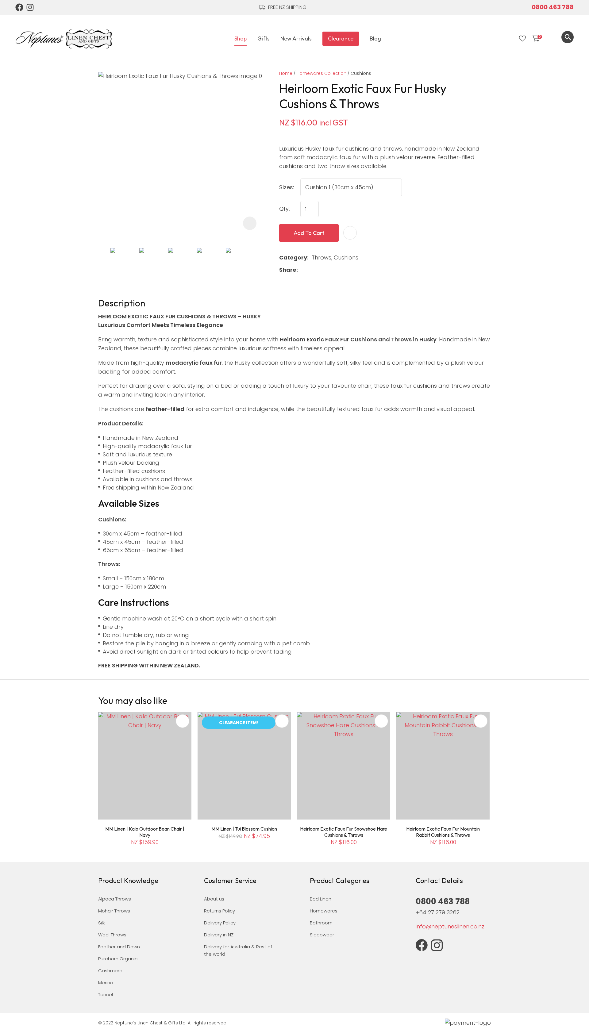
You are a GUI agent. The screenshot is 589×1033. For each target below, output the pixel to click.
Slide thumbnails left (104, 260)
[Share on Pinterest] (330, 270)
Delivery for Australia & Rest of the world (238, 950)
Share (287, 270)
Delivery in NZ (218, 934)
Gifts (263, 38)
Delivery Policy (220, 923)
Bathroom (321, 923)
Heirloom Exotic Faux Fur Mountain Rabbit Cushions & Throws (443, 832)
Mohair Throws (114, 911)
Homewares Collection (321, 73)
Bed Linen (320, 899)
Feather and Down (119, 946)
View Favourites (522, 39)
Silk (101, 923)
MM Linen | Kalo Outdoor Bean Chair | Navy (144, 832)
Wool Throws (112, 934)
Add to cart (309, 232)
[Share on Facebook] (302, 270)
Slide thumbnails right (258, 260)
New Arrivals (296, 38)
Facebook (19, 7)
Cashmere (110, 970)
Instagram (30, 7)
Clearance (340, 38)
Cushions (361, 73)
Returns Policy (219, 911)
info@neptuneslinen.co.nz (450, 926)
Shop (240, 38)
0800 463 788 (553, 7)
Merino (105, 982)
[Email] (320, 270)
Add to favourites (182, 721)
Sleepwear (322, 934)
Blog (375, 38)
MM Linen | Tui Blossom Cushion (244, 829)
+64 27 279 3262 (438, 912)
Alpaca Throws (114, 899)
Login (510, 39)
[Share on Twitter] (311, 269)
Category (293, 257)
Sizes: (286, 187)
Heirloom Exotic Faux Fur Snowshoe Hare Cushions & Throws (343, 832)
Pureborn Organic (117, 958)
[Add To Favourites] (350, 233)
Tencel (105, 994)
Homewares (323, 911)
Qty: (284, 209)
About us (214, 899)
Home (285, 73)
